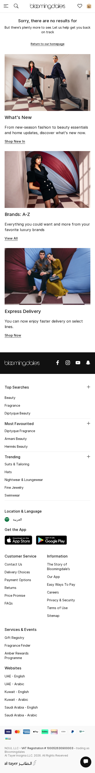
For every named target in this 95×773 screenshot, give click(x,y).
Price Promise (15, 595)
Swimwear (12, 495)
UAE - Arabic (14, 684)
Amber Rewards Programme (17, 655)
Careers (53, 592)
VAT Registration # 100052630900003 (47, 748)
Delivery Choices (17, 572)
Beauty (10, 398)
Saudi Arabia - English (21, 707)
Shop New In (15, 141)
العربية (17, 519)
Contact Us (13, 564)
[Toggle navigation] (6, 6)
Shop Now (13, 335)
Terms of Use (57, 608)
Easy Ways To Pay (61, 584)
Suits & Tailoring (17, 464)
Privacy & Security (61, 600)
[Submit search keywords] (16, 6)
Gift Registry (14, 638)
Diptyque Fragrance (20, 431)
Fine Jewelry (14, 487)
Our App (53, 577)
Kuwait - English (17, 692)
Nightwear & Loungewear (24, 480)
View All (11, 238)
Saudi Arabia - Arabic (21, 715)
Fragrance (12, 405)
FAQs (9, 603)
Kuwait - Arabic (16, 699)
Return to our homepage (47, 44)
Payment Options (18, 580)
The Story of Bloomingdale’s (58, 566)
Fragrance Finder (17, 645)
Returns (10, 588)
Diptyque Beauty (17, 413)
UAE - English (15, 676)
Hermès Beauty (16, 446)
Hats (8, 472)
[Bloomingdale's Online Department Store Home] (47, 6)
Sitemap (53, 616)
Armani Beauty (16, 439)
